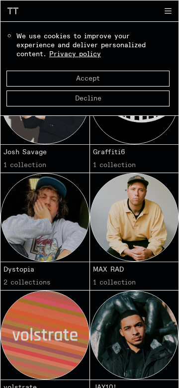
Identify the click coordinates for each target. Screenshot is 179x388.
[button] (168, 10)
